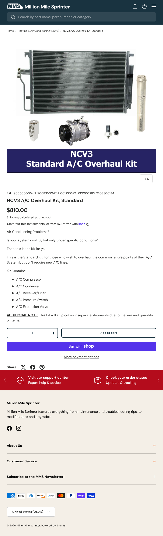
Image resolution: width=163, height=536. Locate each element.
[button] (144, 6)
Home (10, 31)
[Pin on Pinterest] (42, 367)
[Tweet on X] (23, 367)
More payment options (81, 357)
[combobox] (81, 16)
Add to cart (108, 333)
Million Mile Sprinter (28, 525)
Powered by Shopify (53, 525)
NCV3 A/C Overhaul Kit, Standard (83, 31)
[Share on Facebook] (32, 367)
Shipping (13, 217)
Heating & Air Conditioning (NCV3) (38, 31)
